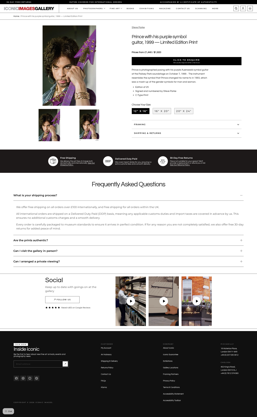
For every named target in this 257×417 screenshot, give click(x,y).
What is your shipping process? (35, 195)
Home (16, 16)
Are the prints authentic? (30, 240)
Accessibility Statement (173, 394)
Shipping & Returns (147, 133)
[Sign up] (65, 364)
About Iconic (168, 348)
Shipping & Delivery (109, 361)
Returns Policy (107, 368)
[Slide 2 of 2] (89, 125)
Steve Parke (138, 27)
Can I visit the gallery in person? (35, 250)
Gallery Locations (170, 368)
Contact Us (106, 374)
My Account (106, 348)
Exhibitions (167, 361)
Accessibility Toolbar (172, 400)
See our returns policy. (180, 165)
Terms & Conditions (171, 387)
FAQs (103, 381)
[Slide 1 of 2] (49, 125)
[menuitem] (216, 8)
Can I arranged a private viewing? (36, 261)
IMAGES (48, 402)
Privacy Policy (169, 381)
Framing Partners (170, 374)
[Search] (236, 8)
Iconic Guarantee (170, 355)
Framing (140, 124)
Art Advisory (106, 355)
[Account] (243, 8)
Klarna (104, 387)
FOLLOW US (64, 299)
